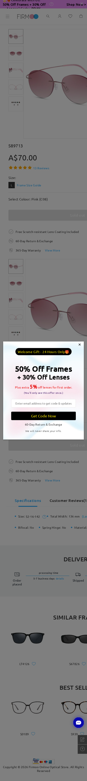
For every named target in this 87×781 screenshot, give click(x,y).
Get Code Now (43, 416)
